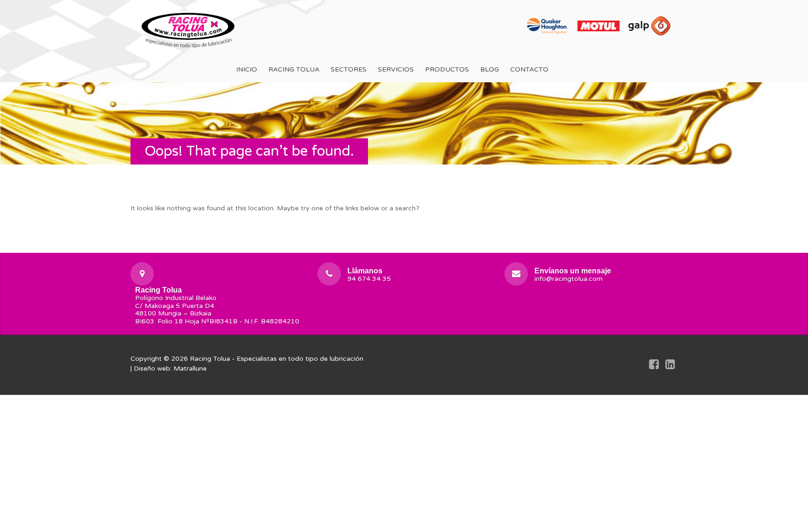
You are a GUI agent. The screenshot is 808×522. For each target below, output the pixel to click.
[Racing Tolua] (188, 28)
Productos (447, 69)
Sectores (349, 69)
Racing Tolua (293, 69)
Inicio (246, 69)
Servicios (396, 69)
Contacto (529, 69)
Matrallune (190, 368)
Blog (489, 69)
